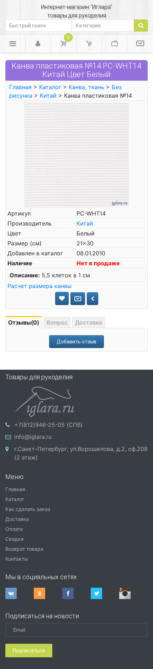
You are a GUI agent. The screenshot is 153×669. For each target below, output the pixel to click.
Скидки (14, 539)
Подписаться (29, 650)
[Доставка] (89, 44)
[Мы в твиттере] (105, 593)
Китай (48, 95)
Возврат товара (24, 549)
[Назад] (92, 298)
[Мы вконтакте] (19, 593)
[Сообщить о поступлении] (77, 298)
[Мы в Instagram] (133, 593)
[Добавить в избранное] (62, 298)
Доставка (88, 322)
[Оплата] (114, 44)
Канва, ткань (86, 87)
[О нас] (140, 44)
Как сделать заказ (27, 509)
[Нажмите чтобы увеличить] (76, 154)
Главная (20, 87)
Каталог (50, 87)
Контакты (16, 559)
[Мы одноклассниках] (48, 593)
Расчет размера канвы (39, 285)
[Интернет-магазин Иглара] (44, 400)
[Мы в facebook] (76, 593)
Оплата (14, 529)
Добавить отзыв (76, 341)
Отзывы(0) (23, 322)
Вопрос (57, 322)
